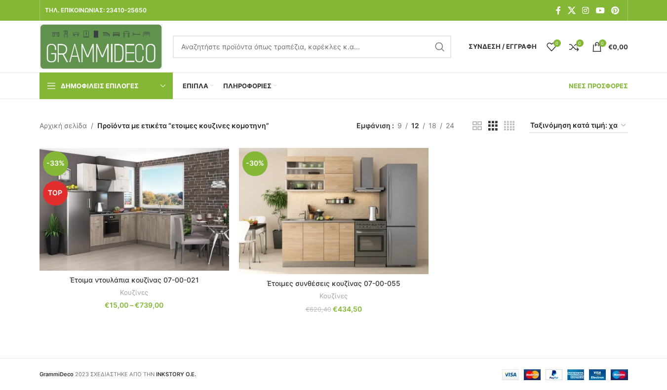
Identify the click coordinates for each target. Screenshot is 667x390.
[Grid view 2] (477, 126)
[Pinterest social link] (615, 10)
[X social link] (571, 10)
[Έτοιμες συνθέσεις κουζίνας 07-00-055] (334, 211)
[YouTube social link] (600, 10)
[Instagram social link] (585, 10)
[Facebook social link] (558, 10)
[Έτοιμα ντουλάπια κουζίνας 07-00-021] (134, 209)
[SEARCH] (440, 46)
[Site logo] (101, 45)
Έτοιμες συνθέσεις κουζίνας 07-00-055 (333, 283)
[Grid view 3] (493, 126)
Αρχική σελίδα (63, 125)
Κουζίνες (134, 292)
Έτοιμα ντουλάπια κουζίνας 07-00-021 (134, 280)
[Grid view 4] (509, 126)
